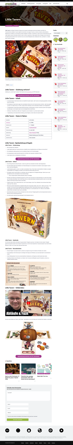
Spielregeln (23, 3)
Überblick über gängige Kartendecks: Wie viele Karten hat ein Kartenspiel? (28, 378)
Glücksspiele (18, 0)
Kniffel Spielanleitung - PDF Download (62, 57)
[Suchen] (66, 33)
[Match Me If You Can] (44, 369)
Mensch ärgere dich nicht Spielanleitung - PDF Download (61, 93)
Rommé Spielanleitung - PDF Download (62, 84)
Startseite (7, 21)
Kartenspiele (16, 25)
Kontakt (6, 0)
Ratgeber (13, 0)
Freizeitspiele (45, 3)
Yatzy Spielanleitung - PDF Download (62, 102)
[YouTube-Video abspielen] (28, 303)
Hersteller (10, 0)
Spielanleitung (29, 91)
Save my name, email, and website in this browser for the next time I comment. (22, 416)
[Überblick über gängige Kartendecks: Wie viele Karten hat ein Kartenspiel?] (28, 369)
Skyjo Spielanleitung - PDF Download (62, 49)
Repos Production (32, 132)
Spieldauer (8, 122)
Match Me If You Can (42, 376)
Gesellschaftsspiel (32, 127)
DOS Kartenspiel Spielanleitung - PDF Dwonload (61, 66)
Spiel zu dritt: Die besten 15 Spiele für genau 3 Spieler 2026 (12, 378)
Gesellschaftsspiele (31, 3)
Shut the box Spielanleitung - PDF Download (61, 126)
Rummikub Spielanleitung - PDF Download (61, 75)
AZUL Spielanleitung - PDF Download (62, 110)
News (21, 0)
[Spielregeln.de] (12, 3)
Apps (50, 3)
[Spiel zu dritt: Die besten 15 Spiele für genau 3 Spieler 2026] (12, 369)
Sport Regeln (38, 3)
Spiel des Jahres (25, 0)
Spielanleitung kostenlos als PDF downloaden (28, 95)
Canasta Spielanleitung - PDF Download (62, 118)
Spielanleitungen (56, 3)
